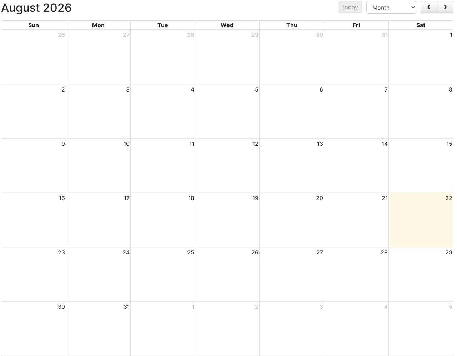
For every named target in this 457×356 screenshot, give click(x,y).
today (350, 7)
